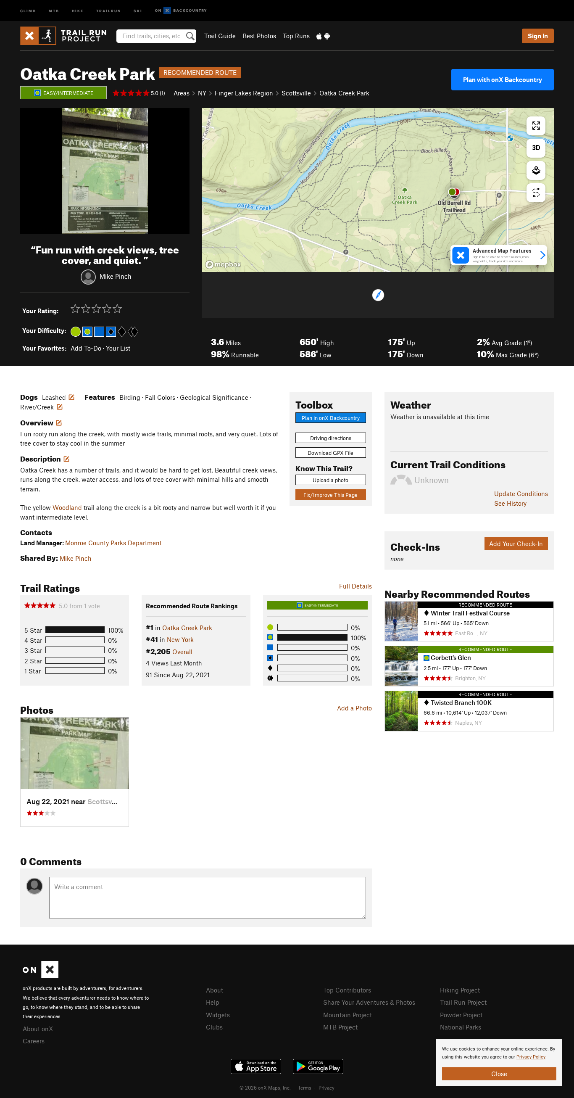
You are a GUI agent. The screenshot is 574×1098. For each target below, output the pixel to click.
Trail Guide (220, 36)
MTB (54, 10)
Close (499, 1073)
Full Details (355, 586)
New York (180, 639)
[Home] (67, 35)
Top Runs (296, 36)
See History (510, 503)
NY (202, 93)
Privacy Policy (530, 1057)
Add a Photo (354, 708)
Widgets (218, 1015)
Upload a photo (330, 480)
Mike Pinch (116, 276)
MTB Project (340, 1027)
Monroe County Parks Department (113, 542)
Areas (182, 93)
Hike (78, 10)
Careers (34, 1041)
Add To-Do (86, 348)
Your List (118, 348)
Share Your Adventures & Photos (369, 1002)
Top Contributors (347, 990)
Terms (304, 1087)
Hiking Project (460, 990)
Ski (138, 10)
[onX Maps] (40, 975)
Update (521, 493)
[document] (499, 1062)
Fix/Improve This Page (330, 494)
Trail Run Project (463, 1002)
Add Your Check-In (516, 543)
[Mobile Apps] (323, 36)
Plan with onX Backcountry (502, 79)
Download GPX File (330, 452)
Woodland (67, 507)
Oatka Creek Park (344, 93)
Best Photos (259, 36)
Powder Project (461, 1015)
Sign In (538, 36)
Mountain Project (347, 1015)
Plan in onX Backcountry (331, 417)
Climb (28, 10)
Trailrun (108, 10)
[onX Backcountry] (181, 10)
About (214, 990)
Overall (182, 651)
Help (212, 1002)
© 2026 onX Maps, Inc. (265, 1087)
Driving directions (330, 438)
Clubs (214, 1027)
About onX (38, 1028)
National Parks (460, 1027)
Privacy (326, 1087)
